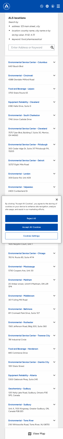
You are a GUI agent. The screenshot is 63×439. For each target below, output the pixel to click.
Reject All (31, 218)
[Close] (56, 199)
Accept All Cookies (31, 227)
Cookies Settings (31, 236)
